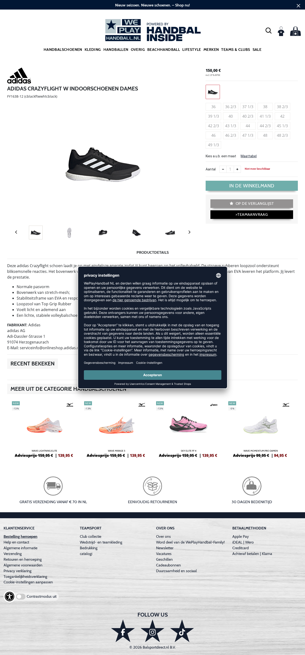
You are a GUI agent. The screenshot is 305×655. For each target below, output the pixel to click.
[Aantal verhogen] (237, 169)
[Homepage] (152, 30)
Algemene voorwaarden (23, 565)
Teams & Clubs (235, 49)
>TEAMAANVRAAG (252, 214)
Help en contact (16, 542)
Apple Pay (240, 536)
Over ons (163, 536)
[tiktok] (182, 630)
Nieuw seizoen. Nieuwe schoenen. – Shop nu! (152, 5)
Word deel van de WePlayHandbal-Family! (190, 542)
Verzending (13, 553)
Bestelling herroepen (20, 536)
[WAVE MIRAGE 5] (117, 429)
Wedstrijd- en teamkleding (101, 542)
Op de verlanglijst (254, 203)
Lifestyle (191, 49)
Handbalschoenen (63, 49)
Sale (257, 49)
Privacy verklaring (17, 571)
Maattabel (249, 156)
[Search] (268, 30)
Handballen (115, 49)
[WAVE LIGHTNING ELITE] (44, 429)
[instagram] (152, 630)
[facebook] (123, 630)
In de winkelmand (251, 186)
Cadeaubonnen (168, 565)
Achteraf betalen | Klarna (252, 553)
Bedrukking (88, 548)
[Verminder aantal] (223, 169)
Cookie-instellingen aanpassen (28, 582)
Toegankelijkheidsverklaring (25, 576)
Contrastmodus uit (41, 596)
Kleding (93, 49)
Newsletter (164, 548)
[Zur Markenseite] (19, 76)
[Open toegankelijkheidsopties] (9, 596)
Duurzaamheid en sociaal (176, 571)
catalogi (86, 553)
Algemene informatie (20, 548)
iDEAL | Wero (243, 542)
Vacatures (164, 553)
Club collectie (90, 536)
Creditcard (240, 548)
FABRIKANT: (17, 325)
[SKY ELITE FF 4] (189, 429)
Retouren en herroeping (23, 559)
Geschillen (164, 559)
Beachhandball (163, 49)
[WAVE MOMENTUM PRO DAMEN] (261, 429)
